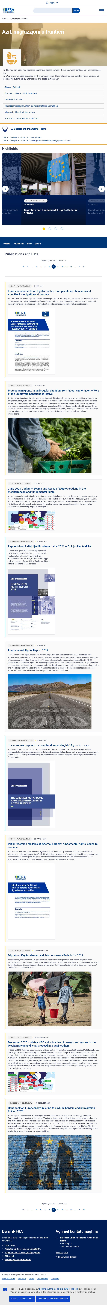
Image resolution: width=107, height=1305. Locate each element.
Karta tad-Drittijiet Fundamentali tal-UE (23, 1249)
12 (71, 266)
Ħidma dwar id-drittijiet (66, 1257)
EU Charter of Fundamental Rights (28, 128)
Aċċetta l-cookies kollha (22, 1299)
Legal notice (22, 1279)
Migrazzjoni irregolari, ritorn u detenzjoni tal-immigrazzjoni (31, 106)
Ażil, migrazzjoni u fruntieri (18, 19)
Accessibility (55, 1279)
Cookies (31, 1279)
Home (4, 19)
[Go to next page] (79, 266)
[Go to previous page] (28, 266)
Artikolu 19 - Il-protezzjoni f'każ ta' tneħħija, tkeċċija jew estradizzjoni (45, 141)
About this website (8, 1279)
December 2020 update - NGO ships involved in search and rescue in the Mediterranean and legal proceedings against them (52, 1044)
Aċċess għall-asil (12, 87)
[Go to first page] (23, 266)
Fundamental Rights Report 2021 (28, 650)
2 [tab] (50, 228)
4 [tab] (62, 228)
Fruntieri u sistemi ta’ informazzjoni (21, 93)
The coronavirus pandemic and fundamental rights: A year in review (49, 745)
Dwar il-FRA (10, 1245)
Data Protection (42, 1279)
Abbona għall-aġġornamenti (18, 1259)
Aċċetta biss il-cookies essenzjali (53, 1299)
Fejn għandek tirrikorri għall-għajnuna (22, 1252)
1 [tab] (44, 228)
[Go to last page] (84, 266)
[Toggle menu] (101, 10)
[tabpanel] (53, 189)
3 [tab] (56, 228)
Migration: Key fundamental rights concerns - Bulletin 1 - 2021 (45, 955)
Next (101, 189)
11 (67, 266)
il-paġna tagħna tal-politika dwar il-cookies (58, 1289)
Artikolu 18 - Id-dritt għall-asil (30, 137)
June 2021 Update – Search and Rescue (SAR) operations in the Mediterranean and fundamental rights (47, 490)
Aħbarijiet (9, 1256)
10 (62, 266)
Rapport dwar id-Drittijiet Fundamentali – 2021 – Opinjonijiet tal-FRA (49, 546)
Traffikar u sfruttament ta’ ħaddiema (21, 118)
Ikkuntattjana (62, 1252)
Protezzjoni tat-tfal (13, 99)
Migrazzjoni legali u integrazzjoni (20, 112)
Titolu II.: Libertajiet (10, 137)
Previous (5, 189)
